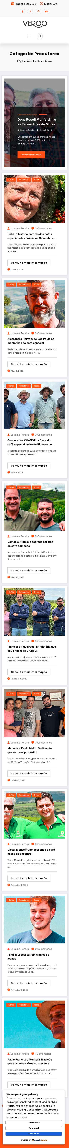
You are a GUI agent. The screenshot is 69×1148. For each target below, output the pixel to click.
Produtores (27, 115)
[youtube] (46, 11)
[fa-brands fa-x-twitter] (30, 11)
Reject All (34, 1128)
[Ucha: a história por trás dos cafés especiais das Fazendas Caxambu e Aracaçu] (34, 198)
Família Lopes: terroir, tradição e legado (28, 956)
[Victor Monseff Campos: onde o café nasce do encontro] (34, 814)
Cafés (20, 115)
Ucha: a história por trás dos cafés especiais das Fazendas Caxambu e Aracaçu (30, 236)
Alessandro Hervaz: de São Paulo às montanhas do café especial (30, 341)
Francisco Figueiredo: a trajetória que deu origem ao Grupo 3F (31, 648)
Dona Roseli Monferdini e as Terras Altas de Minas (37, 122)
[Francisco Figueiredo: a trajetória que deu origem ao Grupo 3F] (34, 611)
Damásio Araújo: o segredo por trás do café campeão (30, 544)
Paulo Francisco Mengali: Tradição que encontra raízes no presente (29, 1061)
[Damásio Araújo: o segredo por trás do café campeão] (34, 506)
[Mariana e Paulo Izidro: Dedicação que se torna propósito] (34, 712)
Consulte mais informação (31, 155)
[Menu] (29, 36)
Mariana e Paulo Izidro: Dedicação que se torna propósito (29, 750)
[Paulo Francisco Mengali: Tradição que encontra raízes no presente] (34, 1024)
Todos (34, 115)
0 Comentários (43, 228)
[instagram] (38, 11)
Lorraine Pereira (27, 130)
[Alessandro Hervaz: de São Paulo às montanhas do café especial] (34, 303)
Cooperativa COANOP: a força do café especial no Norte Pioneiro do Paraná (29, 442)
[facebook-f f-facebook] (22, 11)
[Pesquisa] (39, 36)
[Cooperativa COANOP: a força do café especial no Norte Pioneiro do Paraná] (34, 405)
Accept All (33, 1133)
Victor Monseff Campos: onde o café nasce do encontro (31, 851)
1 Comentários (43, 1053)
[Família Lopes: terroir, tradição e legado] (34, 919)
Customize (34, 1122)
